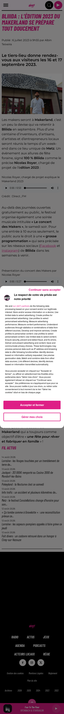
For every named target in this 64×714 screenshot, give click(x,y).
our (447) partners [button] (21, 305)
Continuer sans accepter (45, 290)
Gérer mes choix (32, 417)
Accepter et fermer (32, 405)
